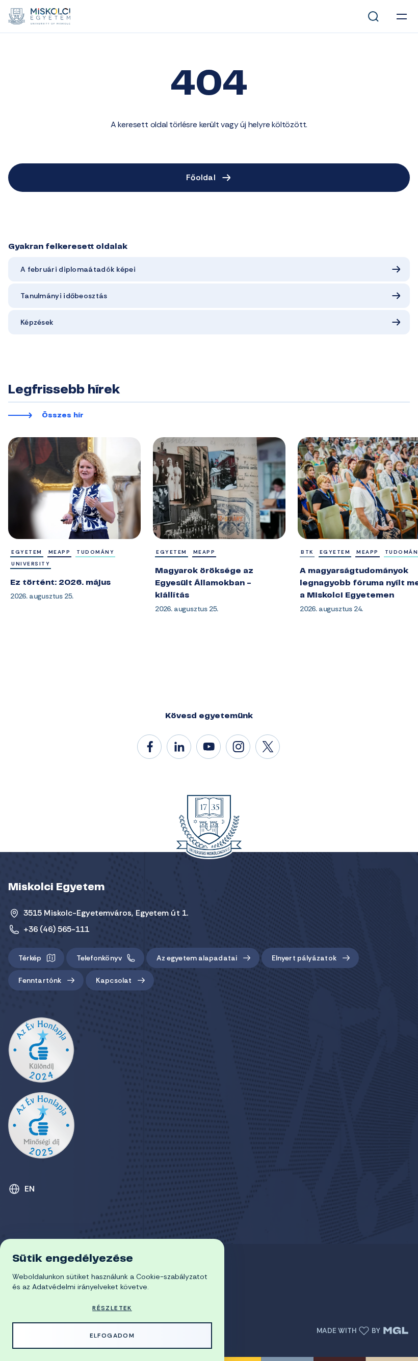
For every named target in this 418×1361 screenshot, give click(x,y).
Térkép (30, 957)
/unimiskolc (150, 747)
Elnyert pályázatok (304, 957)
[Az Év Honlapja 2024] (41, 1050)
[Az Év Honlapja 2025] (41, 1125)
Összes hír (63, 416)
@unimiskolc (268, 747)
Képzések (37, 322)
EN (29, 1188)
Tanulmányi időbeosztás (64, 295)
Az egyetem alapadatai (196, 957)
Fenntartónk (39, 980)
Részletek (112, 1308)
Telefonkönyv (99, 957)
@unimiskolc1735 (209, 747)
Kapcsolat (114, 980)
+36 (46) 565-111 (56, 929)
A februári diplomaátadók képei (78, 269)
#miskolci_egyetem (238, 747)
